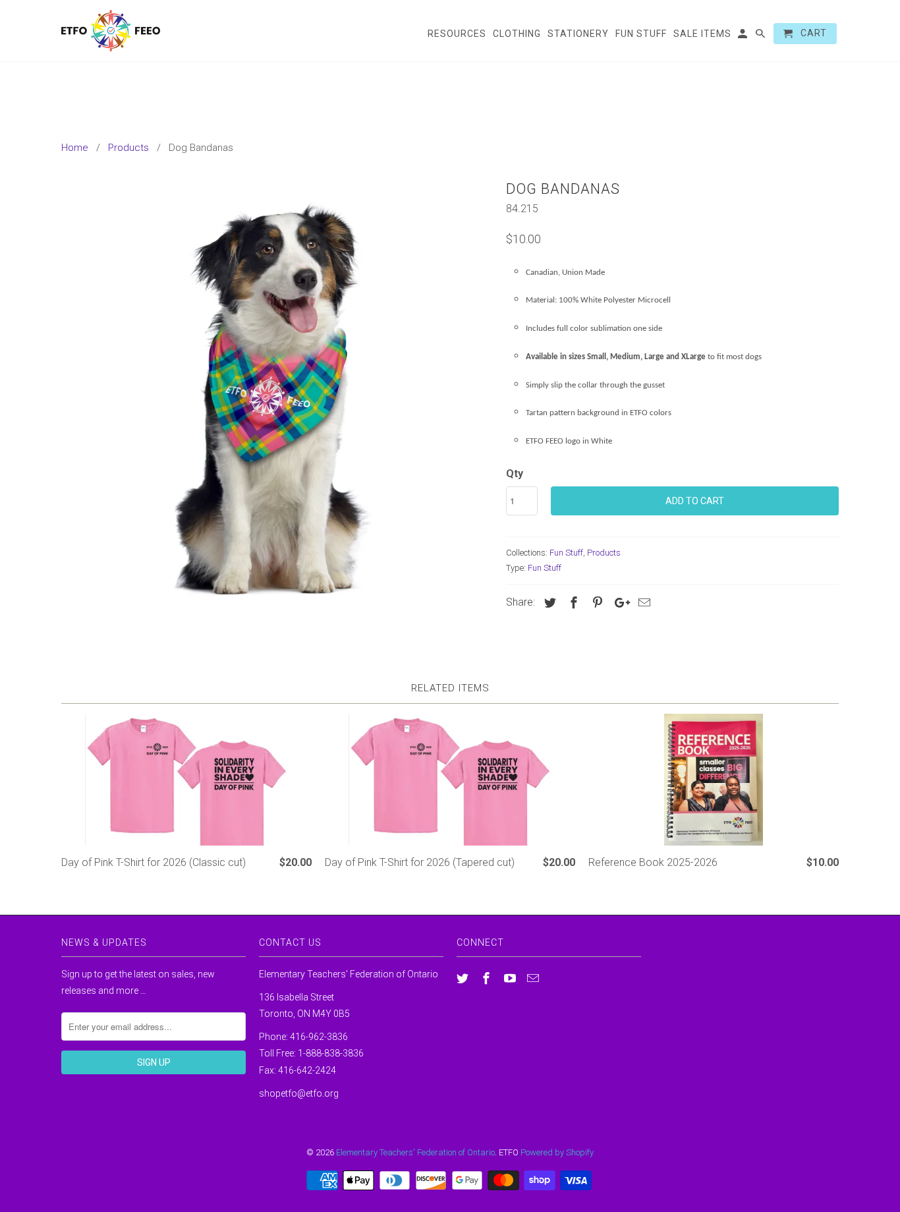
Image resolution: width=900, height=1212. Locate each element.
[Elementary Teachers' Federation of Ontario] (110, 30)
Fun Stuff (566, 553)
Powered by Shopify (557, 1152)
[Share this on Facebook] (571, 603)
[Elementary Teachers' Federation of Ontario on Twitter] (464, 978)
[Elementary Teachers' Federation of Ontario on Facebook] (487, 978)
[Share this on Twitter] (548, 603)
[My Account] (743, 36)
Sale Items (702, 33)
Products (604, 553)
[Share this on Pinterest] (595, 603)
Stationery (578, 33)
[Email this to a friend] (642, 603)
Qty (514, 473)
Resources (457, 33)
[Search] (761, 36)
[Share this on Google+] (618, 603)
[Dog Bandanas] (277, 391)
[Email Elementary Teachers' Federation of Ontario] (534, 978)
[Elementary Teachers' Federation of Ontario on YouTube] (511, 978)
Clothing (517, 33)
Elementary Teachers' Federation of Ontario (415, 1152)
